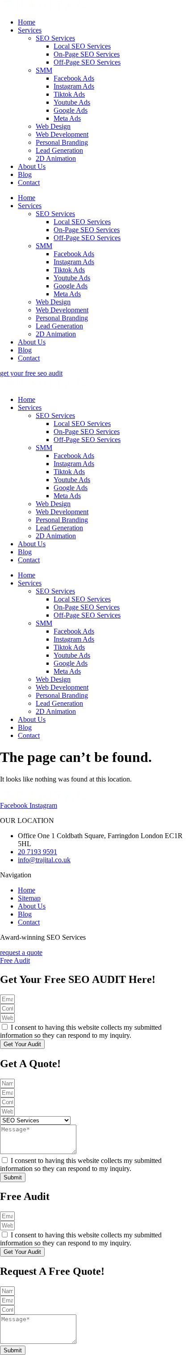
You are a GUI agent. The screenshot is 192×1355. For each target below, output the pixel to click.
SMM (44, 70)
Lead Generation (59, 150)
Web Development (62, 134)
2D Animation (56, 158)
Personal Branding (62, 142)
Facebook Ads (74, 78)
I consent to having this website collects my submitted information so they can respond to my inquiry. (81, 1031)
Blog (25, 174)
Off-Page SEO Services (87, 62)
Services (30, 30)
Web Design (53, 126)
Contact (29, 182)
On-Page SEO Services (87, 54)
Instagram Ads (74, 86)
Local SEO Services (82, 46)
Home (26, 22)
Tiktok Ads (69, 94)
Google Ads (71, 110)
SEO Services (55, 38)
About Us (32, 166)
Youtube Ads (72, 102)
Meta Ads (67, 118)
